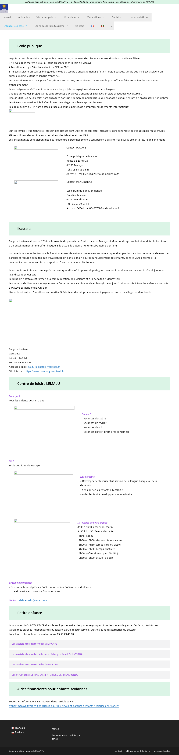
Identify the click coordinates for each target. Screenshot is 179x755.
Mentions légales (161, 750)
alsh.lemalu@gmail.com (33, 600)
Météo (55, 728)
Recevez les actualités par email (66, 737)
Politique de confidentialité (138, 750)
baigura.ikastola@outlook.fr (44, 366)
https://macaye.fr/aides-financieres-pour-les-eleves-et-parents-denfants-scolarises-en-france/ (64, 705)
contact (118, 750)
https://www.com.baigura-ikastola (44, 371)
